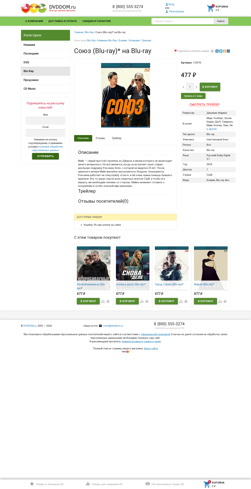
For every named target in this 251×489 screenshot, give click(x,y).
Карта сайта (151, 348)
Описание (83, 138)
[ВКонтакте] (217, 51)
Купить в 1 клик (193, 96)
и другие (212, 128)
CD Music (30, 88)
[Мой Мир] (228, 51)
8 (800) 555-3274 (128, 6)
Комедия (134, 40)
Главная (78, 32)
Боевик (123, 40)
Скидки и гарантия (96, 21)
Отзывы (100, 138)
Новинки (29, 44)
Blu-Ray (29, 71)
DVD (26, 62)
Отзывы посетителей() (103, 201)
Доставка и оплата (62, 21)
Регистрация (174, 11)
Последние (31, 53)
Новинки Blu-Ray (107, 40)
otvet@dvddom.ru (111, 325)
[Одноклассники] (224, 51)
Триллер (146, 40)
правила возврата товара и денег (141, 341)
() (46, 483)
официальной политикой (155, 334)
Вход (169, 4)
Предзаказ (31, 80)
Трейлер (116, 138)
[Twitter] (220, 51)
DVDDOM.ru (30, 325)
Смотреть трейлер (205, 104)
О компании (34, 21)
